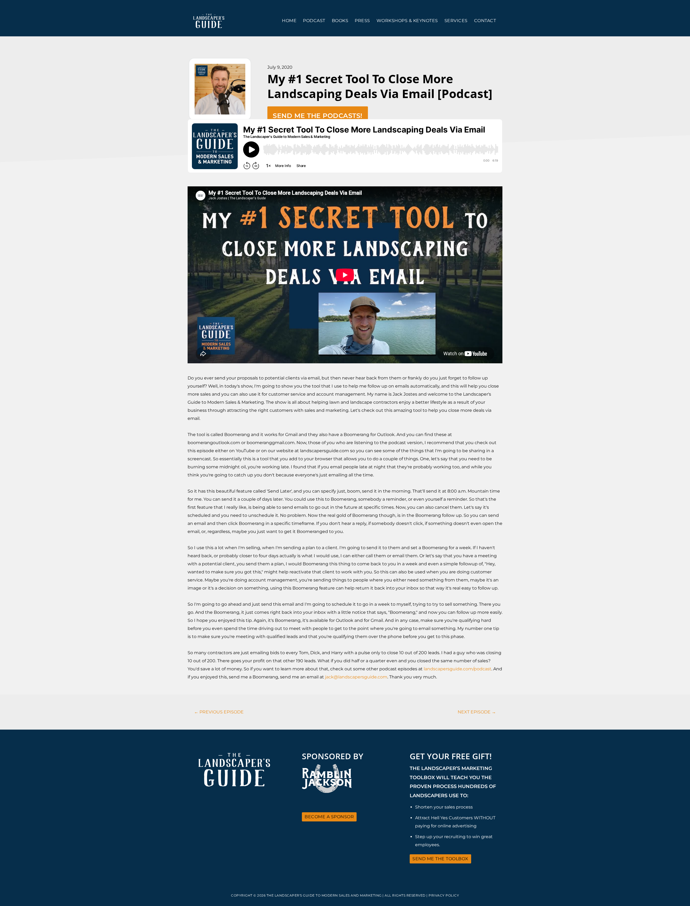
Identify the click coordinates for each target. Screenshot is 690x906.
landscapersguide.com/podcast (457, 668)
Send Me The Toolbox (440, 858)
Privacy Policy (444, 895)
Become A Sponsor (329, 816)
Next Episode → (477, 712)
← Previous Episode (219, 712)
